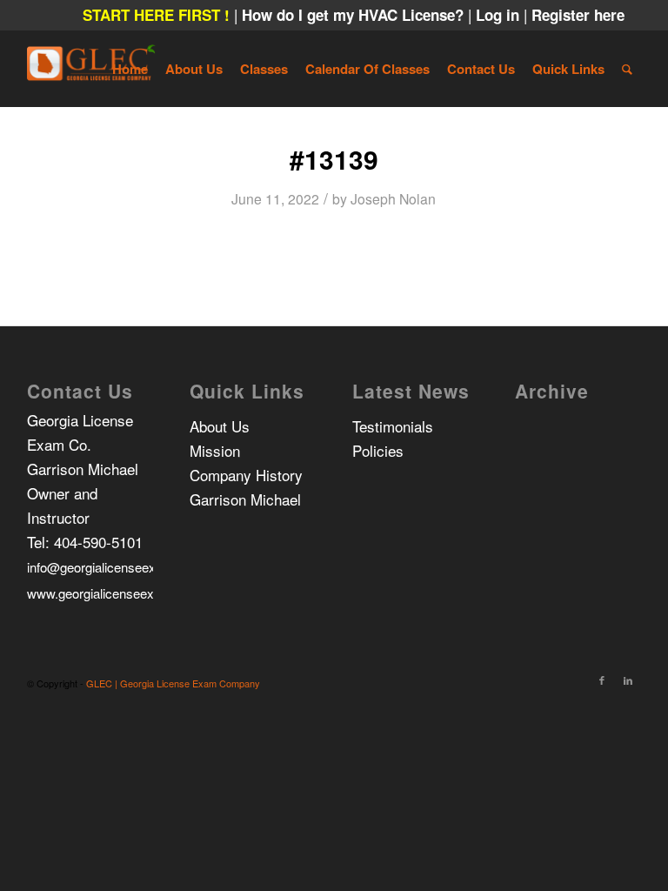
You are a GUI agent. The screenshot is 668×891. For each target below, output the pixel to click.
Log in (500, 14)
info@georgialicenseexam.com (115, 567)
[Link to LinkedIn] (628, 680)
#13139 (334, 159)
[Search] (627, 68)
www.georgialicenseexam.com (114, 593)
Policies (378, 450)
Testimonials (392, 426)
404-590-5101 (98, 542)
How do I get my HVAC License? (355, 14)
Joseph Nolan (393, 198)
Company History (246, 475)
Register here (578, 14)
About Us (220, 426)
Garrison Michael (245, 499)
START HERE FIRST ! (156, 14)
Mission (215, 450)
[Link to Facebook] (602, 680)
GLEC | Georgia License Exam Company (173, 683)
